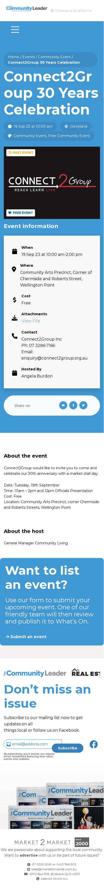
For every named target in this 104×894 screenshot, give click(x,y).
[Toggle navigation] (15, 29)
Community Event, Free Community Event (51, 135)
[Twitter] (84, 405)
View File (30, 321)
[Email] (62, 405)
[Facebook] (74, 405)
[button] (71, 10)
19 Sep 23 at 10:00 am (32, 126)
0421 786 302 (66, 864)
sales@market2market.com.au (54, 869)
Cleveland (78, 126)
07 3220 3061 (42, 864)
